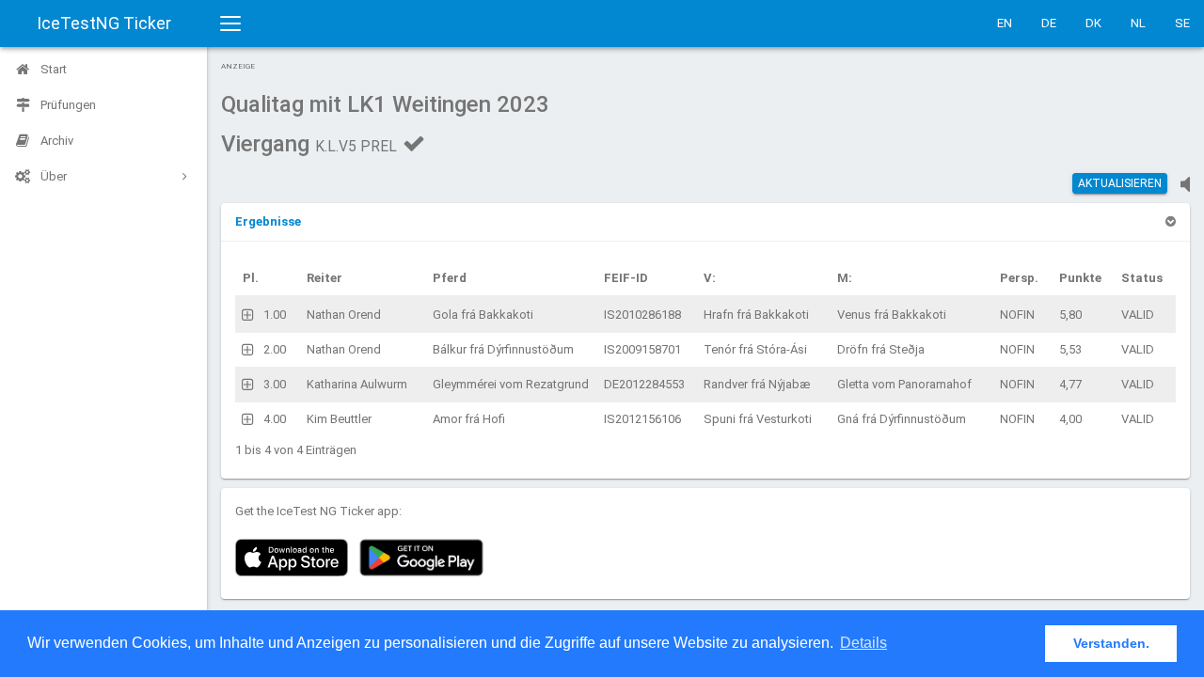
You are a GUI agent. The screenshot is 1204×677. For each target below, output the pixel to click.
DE (1048, 23)
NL (1138, 23)
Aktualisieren (1120, 183)
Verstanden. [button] (1111, 643)
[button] (268, 221)
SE (1182, 23)
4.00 (274, 419)
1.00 (274, 314)
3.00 (274, 384)
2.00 (274, 349)
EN (1004, 23)
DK (1093, 23)
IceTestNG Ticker (104, 23)
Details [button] (863, 643)
